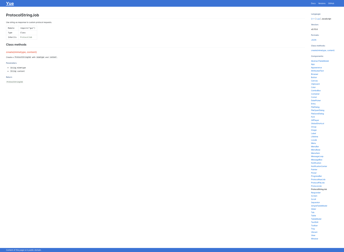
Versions (321, 3)
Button (314, 77)
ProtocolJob (26, 37)
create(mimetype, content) (323, 50)
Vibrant (314, 232)
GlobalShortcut (317, 123)
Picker (314, 173)
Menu (313, 143)
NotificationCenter (319, 166)
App (313, 64)
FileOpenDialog (317, 110)
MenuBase (315, 150)
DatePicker (316, 100)
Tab (312, 212)
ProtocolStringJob (15, 82)
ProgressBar (316, 176)
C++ (313, 19)
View (313, 235)
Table (313, 215)
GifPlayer (315, 120)
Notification (316, 163)
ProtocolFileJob (318, 182)
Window (314, 238)
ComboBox (316, 90)
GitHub (331, 3)
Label (313, 133)
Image (314, 130)
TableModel (316, 219)
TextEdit (314, 222)
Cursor (314, 97)
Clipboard (315, 84)
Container (315, 94)
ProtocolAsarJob (318, 179)
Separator (315, 202)
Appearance (316, 67)
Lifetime (314, 136)
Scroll (313, 199)
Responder (316, 192)
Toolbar (314, 225)
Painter (314, 169)
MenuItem (315, 153)
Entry (313, 103)
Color (313, 87)
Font (313, 117)
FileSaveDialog (317, 113)
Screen (314, 196)
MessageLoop (317, 156)
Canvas (314, 81)
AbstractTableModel (320, 61)
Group (313, 127)
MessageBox (316, 160)
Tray (313, 229)
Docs (313, 3)
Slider (313, 209)
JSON (313, 40)
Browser (314, 74)
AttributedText (317, 71)
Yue (10, 3)
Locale (314, 140)
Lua (318, 19)
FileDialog (315, 107)
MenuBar (315, 146)
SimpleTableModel (319, 206)
